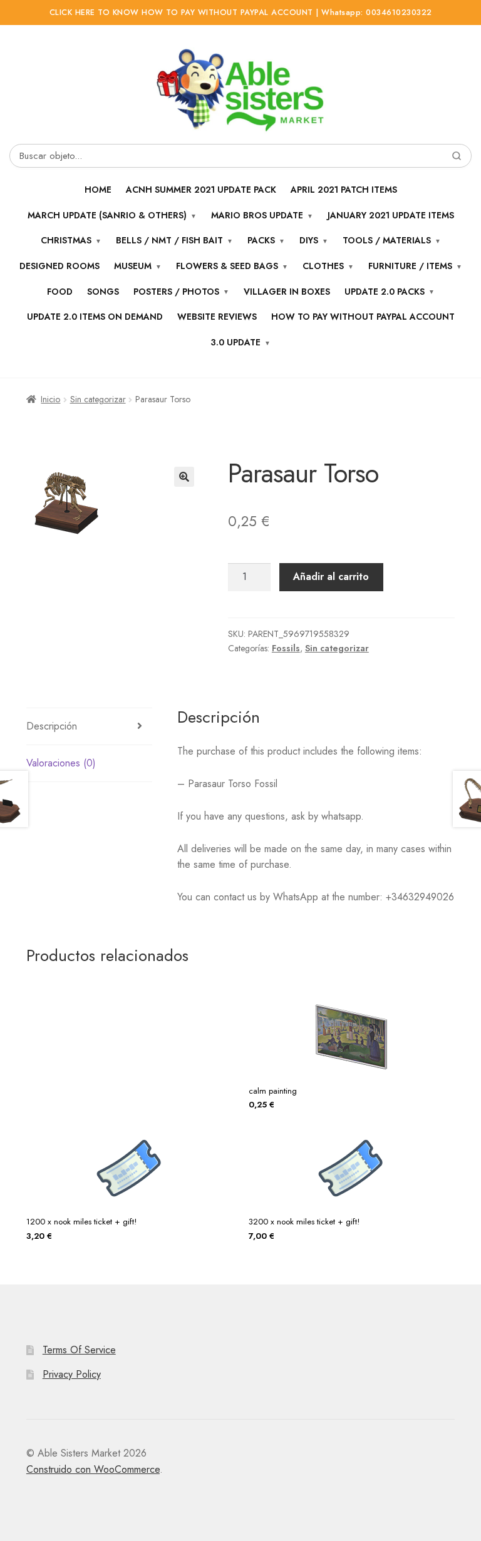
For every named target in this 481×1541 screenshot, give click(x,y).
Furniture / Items (410, 266)
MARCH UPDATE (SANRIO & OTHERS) (107, 215)
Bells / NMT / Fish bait (169, 240)
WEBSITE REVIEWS (217, 316)
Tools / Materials (387, 240)
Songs (103, 291)
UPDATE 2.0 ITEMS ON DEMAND (95, 316)
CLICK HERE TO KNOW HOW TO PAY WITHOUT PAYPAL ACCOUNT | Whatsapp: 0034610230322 (240, 12)
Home (98, 189)
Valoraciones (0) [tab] (61, 763)
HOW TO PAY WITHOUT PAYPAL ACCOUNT (363, 316)
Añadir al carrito (331, 576)
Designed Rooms (59, 266)
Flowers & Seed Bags (227, 266)
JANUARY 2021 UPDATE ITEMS (391, 215)
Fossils (286, 648)
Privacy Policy (72, 1374)
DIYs (308, 240)
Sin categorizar (98, 399)
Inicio (50, 399)
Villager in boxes (287, 291)
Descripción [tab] (51, 726)
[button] (184, 477)
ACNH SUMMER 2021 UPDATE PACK (201, 189)
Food (60, 291)
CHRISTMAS (66, 240)
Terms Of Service (79, 1350)
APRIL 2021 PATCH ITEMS (344, 189)
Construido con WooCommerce (93, 1469)
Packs (261, 240)
